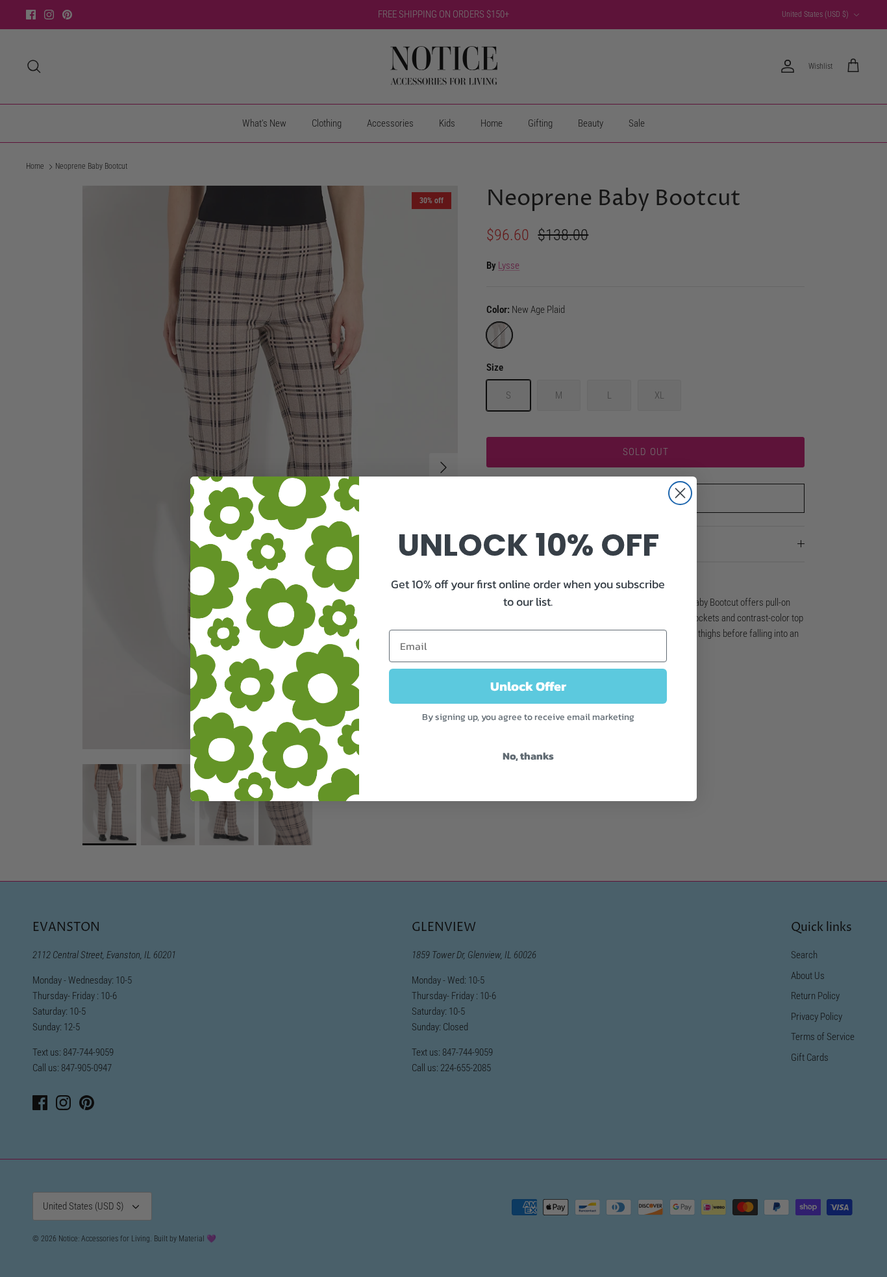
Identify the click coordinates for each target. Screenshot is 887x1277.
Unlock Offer (528, 686)
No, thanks (528, 755)
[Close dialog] (680, 493)
